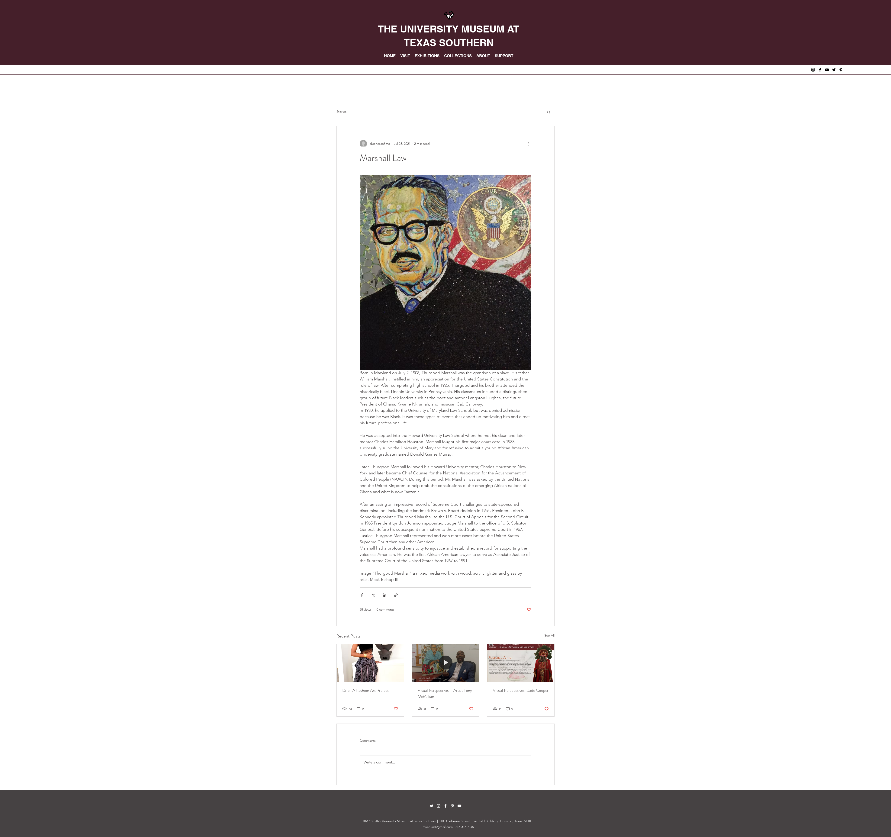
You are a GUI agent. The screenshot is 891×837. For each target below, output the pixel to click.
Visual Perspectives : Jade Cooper (521, 690)
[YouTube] (827, 70)
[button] (548, 112)
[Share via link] (396, 595)
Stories (341, 111)
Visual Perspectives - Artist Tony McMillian (445, 693)
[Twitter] (834, 70)
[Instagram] (813, 70)
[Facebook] (820, 70)
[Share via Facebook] (362, 595)
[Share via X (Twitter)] (373, 595)
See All (549, 635)
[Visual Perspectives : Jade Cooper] (520, 663)
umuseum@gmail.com (437, 827)
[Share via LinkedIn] (384, 595)
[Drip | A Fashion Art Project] (370, 663)
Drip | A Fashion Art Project (365, 690)
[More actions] (528, 143)
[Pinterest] (841, 70)
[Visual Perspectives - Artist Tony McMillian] (445, 663)
